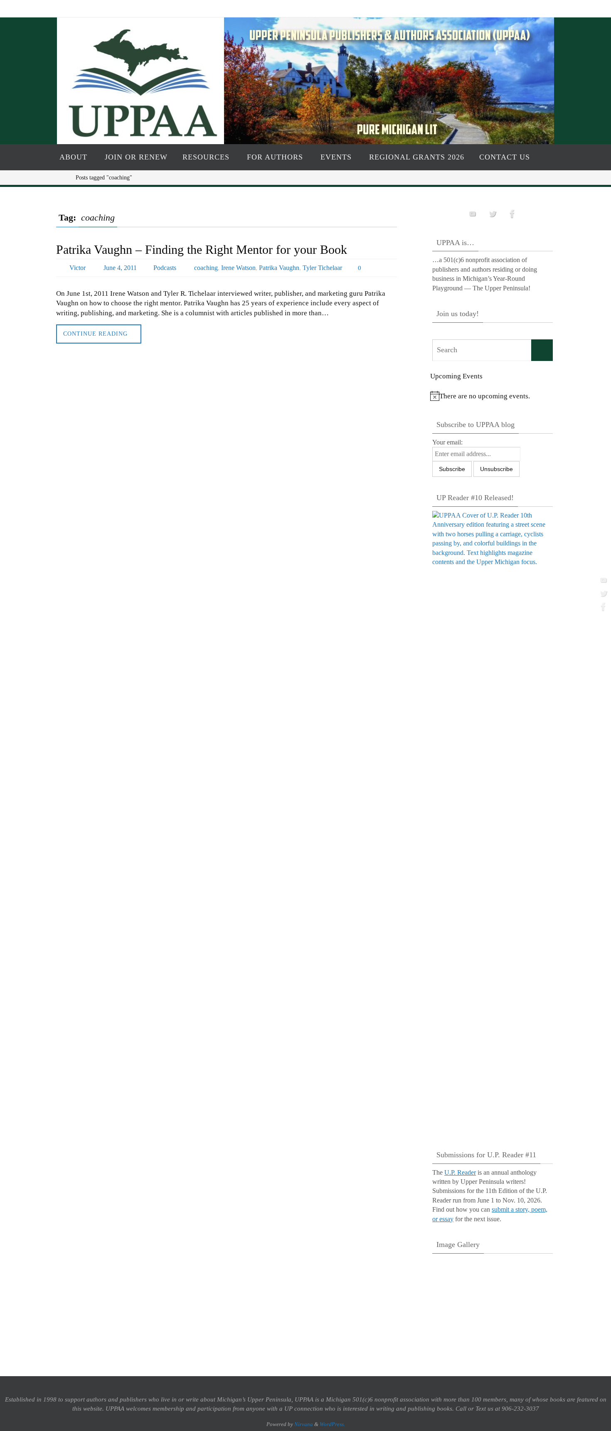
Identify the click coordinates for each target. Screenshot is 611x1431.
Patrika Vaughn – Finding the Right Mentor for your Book (201, 249)
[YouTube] (602, 580)
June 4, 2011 (120, 267)
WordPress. (332, 1424)
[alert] (492, 396)
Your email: (447, 442)
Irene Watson (238, 267)
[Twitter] (602, 593)
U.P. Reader (460, 1172)
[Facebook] (602, 606)
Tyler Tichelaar (322, 267)
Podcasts (164, 267)
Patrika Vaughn (279, 267)
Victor (77, 267)
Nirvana (303, 1424)
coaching (206, 267)
